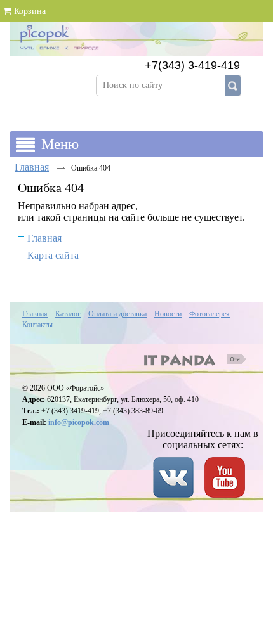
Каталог (68, 313)
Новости (168, 313)
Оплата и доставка (117, 313)
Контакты (37, 324)
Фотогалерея (209, 313)
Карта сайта (53, 255)
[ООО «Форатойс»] (136, 48)
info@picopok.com (78, 422)
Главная (32, 167)
